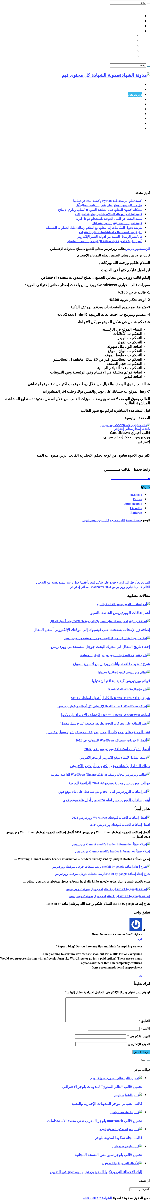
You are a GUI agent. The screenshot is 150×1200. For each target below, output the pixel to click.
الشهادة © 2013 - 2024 (97, 1198)
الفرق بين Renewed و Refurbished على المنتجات (110, 232)
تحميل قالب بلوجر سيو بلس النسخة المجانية (108, 1154)
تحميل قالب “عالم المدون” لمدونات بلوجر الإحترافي (102, 1086)
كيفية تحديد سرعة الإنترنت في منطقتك (117, 223)
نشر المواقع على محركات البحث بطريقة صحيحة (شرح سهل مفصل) (98, 731)
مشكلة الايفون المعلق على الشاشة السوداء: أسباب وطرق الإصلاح (100, 209)
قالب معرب (117, 520)
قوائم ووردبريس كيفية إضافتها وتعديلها (121, 680)
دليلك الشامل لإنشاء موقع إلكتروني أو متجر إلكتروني (110, 765)
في (140, 938)
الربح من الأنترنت (130, 104)
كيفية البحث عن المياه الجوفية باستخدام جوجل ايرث (109, 218)
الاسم (145, 1028)
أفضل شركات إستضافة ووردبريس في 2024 (117, 748)
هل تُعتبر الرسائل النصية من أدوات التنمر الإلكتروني (109, 236)
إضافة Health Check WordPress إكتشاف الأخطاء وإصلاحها (105, 714)
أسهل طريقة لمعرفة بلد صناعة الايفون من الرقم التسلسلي (104, 241)
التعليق (144, 1020)
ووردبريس (135, 94)
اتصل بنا (136, 15)
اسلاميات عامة (131, 31)
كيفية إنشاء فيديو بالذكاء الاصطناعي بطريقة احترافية (108, 214)
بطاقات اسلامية (123, 41)
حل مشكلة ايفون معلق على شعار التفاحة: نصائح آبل (109, 205)
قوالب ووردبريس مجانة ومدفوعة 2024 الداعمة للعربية (109, 783)
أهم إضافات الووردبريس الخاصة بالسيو (120, 612)
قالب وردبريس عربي (95, 520)
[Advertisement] (75, 161)
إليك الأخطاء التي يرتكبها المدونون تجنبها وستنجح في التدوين (96, 1171)
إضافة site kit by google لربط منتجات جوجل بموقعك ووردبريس (109, 896)
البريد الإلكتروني (138, 1036)
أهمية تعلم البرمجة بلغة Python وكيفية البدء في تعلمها (107, 200)
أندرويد (137, 118)
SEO (139, 99)
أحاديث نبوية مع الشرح (117, 36)
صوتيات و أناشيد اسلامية (116, 56)
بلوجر (138, 89)
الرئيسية (136, 84)
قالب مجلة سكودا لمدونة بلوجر (118, 1137)
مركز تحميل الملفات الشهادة (121, 25)
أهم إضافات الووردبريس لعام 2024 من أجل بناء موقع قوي (106, 800)
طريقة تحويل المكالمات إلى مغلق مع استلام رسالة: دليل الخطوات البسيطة (94, 227)
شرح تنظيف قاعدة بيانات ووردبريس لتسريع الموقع (111, 663)
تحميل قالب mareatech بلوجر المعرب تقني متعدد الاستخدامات (94, 1120)
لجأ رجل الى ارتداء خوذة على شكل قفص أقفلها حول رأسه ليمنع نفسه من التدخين (93, 582)
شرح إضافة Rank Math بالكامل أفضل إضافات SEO (110, 697)
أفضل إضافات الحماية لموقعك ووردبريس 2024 (120, 824)
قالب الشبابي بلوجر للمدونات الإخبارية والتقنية (106, 1103)
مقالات (137, 128)
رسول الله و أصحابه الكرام (115, 46)
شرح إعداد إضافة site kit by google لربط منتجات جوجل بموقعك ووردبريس (102, 873)
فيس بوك (135, 123)
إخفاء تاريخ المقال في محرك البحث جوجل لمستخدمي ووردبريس (100, 646)
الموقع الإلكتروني (139, 1044)
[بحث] (148, 3)
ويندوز (138, 113)
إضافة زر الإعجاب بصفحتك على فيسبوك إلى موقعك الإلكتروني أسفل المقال (92, 629)
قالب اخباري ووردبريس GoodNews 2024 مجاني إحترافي (110, 586)
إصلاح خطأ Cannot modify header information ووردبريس (112, 851)
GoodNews (133, 520)
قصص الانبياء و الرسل (118, 51)
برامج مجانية (133, 108)
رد (140, 975)
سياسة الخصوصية (129, 20)
